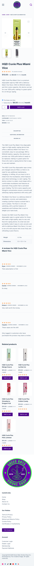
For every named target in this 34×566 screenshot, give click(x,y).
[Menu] (3, 5)
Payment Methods (8, 548)
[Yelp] (18, 564)
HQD (8, 122)
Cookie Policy (6, 521)
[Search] (31, 5)
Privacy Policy (6, 517)
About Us (5, 501)
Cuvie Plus (9, 120)
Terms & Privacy (7, 515)
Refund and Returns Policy (10, 519)
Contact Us (6, 504)
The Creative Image (17, 556)
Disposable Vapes (15, 118)
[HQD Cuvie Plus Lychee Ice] (25, 355)
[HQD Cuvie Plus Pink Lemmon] (9, 425)
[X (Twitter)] (10, 564)
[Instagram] (2, 564)
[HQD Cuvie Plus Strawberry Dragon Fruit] (9, 389)
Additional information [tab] (17, 134)
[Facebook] (5, 564)
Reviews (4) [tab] (17, 138)
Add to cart (20, 107)
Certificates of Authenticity (11, 524)
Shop (7, 14)
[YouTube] (13, 564)
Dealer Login (6, 543)
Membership (6, 546)
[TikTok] (8, 564)
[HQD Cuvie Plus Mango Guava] (9, 355)
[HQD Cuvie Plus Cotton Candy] (25, 389)
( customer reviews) (17, 71)
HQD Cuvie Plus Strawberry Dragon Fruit (7, 401)
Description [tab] (17, 131)
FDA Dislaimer (8, 530)
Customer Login (7, 541)
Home (3, 14)
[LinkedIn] (15, 564)
